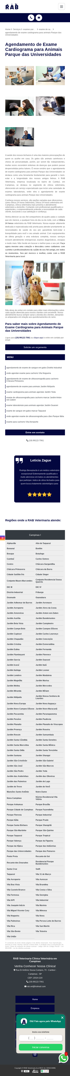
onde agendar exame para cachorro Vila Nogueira (28, 373)
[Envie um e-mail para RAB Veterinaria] (39, 17)
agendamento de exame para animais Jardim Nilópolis (30, 386)
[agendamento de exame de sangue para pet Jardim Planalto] (19, 136)
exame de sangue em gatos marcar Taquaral (26, 411)
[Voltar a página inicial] (12, 6)
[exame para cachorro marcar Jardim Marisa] (19, 75)
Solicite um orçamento (35, 347)
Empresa (35, 1008)
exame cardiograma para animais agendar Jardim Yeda (31, 392)
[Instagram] (35, 1054)
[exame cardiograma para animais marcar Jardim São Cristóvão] (19, 106)
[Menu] (61, 6)
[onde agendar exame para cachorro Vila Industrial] (50, 106)
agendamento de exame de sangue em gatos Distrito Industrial (34, 368)
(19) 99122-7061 (23, 338)
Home (35, 999)
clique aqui (38, 338)
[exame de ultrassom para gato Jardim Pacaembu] (50, 75)
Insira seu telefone (40, 1032)
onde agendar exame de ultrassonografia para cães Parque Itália (35, 416)
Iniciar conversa (40, 1047)
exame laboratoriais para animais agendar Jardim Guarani (32, 405)
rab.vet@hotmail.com (36, 986)
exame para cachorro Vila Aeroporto (22, 422)
